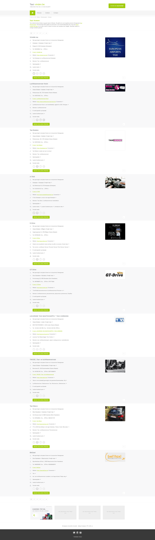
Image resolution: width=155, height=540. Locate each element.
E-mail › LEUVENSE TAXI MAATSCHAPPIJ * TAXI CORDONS (47, 331)
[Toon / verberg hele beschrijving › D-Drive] (57, 244)
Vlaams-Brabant (36, 89)
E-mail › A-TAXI (36, 191)
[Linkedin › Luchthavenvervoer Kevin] (40, 120)
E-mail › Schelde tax (37, 52)
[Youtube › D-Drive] (44, 259)
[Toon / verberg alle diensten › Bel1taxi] (57, 476)
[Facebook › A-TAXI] (37, 213)
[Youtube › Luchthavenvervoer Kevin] (44, 120)
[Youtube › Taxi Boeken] (44, 166)
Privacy (80, 536)
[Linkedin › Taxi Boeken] (40, 166)
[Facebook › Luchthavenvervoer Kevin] (37, 120)
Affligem (43, 229)
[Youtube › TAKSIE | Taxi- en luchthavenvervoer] (44, 396)
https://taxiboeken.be (42, 148)
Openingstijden (37, 64)
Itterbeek (43, 89)
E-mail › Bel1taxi (36, 467)
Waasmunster (45, 458)
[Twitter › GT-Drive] (34, 306)
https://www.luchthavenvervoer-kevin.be (46, 101)
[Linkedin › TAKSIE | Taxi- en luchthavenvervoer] (40, 396)
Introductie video (59, 206)
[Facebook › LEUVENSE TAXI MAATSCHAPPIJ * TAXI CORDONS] (37, 349)
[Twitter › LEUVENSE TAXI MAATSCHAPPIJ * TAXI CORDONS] (34, 349)
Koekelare (44, 412)
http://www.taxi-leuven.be (43, 334)
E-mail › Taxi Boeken (37, 145)
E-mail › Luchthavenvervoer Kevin (40, 98)
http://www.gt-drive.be (42, 287)
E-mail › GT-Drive (37, 284)
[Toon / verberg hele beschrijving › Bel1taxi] (57, 473)
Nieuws (39, 13)
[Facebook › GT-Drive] (37, 306)
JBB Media (76, 536)
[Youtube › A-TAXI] (44, 213)
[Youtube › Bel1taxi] (44, 488)
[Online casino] (42, 513)
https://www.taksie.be (42, 377)
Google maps (48, 43)
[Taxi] (32, 12)
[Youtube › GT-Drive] (44, 306)
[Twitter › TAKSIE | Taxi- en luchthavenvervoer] (34, 396)
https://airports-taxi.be (42, 55)
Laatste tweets (37, 67)
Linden (42, 322)
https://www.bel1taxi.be (42, 470)
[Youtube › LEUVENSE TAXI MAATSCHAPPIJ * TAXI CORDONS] (44, 349)
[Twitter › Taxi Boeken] (34, 166)
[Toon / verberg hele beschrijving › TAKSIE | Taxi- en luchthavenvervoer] (57, 380)
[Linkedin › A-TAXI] (40, 213)
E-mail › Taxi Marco (37, 421)
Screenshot (51, 55)
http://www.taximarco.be (42, 424)
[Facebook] (77, 532)
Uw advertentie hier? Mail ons (65, 512)
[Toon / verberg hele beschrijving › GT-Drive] (57, 290)
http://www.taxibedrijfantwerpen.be (45, 194)
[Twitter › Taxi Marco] (34, 442)
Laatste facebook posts (39, 113)
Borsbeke (44, 275)
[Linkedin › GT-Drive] (40, 306)
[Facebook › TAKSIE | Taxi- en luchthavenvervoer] (37, 396)
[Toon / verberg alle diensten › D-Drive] (57, 247)
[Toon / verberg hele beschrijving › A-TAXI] (57, 197)
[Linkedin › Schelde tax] (40, 73)
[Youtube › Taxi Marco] (44, 442)
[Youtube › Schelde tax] (44, 73)
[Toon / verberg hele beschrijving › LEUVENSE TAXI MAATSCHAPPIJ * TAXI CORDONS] (57, 337)
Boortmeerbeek (44, 365)
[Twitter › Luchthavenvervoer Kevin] (34, 120)
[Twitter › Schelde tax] (34, 73)
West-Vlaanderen (37, 412)
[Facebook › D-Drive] (37, 259)
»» (46, 33)
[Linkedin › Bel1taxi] (40, 488)
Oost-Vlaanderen (36, 275)
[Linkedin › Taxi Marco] (40, 442)
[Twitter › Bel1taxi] (34, 488)
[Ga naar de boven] (123, 77)
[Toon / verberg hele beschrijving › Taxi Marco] (57, 427)
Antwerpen (35, 43)
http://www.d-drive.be (42, 241)
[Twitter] (74, 532)
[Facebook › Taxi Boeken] (37, 166)
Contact (56, 13)
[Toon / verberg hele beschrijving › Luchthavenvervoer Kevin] (57, 105)
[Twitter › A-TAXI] (34, 213)
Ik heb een (117, 5)
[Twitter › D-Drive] (34, 259)
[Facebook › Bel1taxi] (37, 488)
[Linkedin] (80, 532)
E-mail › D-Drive (36, 238)
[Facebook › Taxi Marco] (37, 442)
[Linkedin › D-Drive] (40, 259)
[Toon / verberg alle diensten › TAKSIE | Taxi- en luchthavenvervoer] (57, 383)
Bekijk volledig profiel (41, 77)
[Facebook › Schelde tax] (37, 73)
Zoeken (47, 13)
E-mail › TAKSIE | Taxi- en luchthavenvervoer (43, 374)
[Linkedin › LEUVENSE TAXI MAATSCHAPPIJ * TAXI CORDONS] (40, 349)
